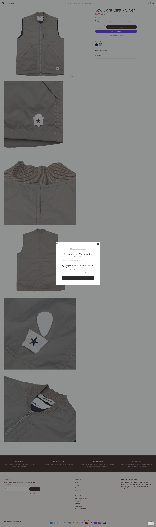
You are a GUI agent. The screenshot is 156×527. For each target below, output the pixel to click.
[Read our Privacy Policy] (93, 269)
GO (78, 278)
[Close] (98, 244)
